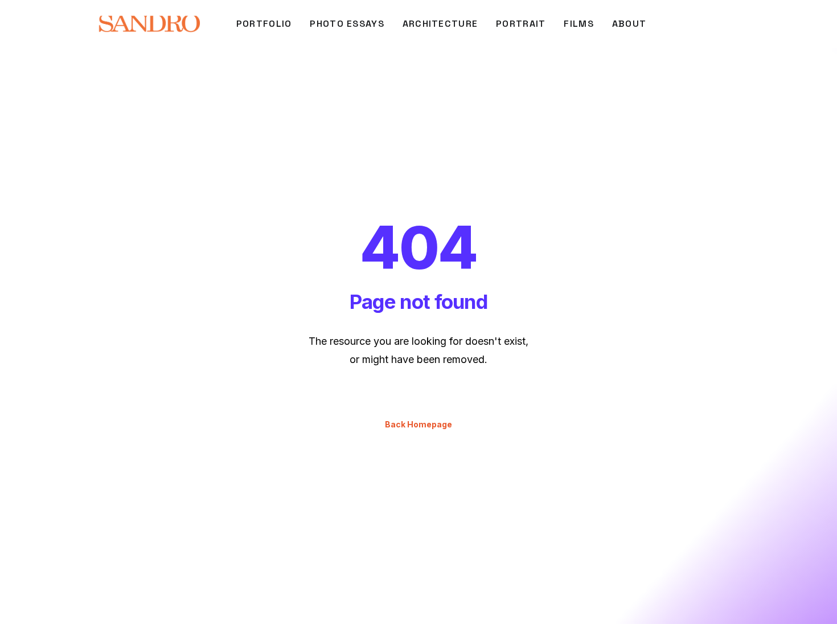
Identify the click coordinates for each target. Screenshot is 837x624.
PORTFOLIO (264, 24)
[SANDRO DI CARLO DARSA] (148, 23)
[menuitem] (264, 24)
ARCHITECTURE (440, 24)
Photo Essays (347, 24)
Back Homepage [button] (418, 424)
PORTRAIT (520, 24)
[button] (752, 24)
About (629, 24)
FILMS (578, 24)
